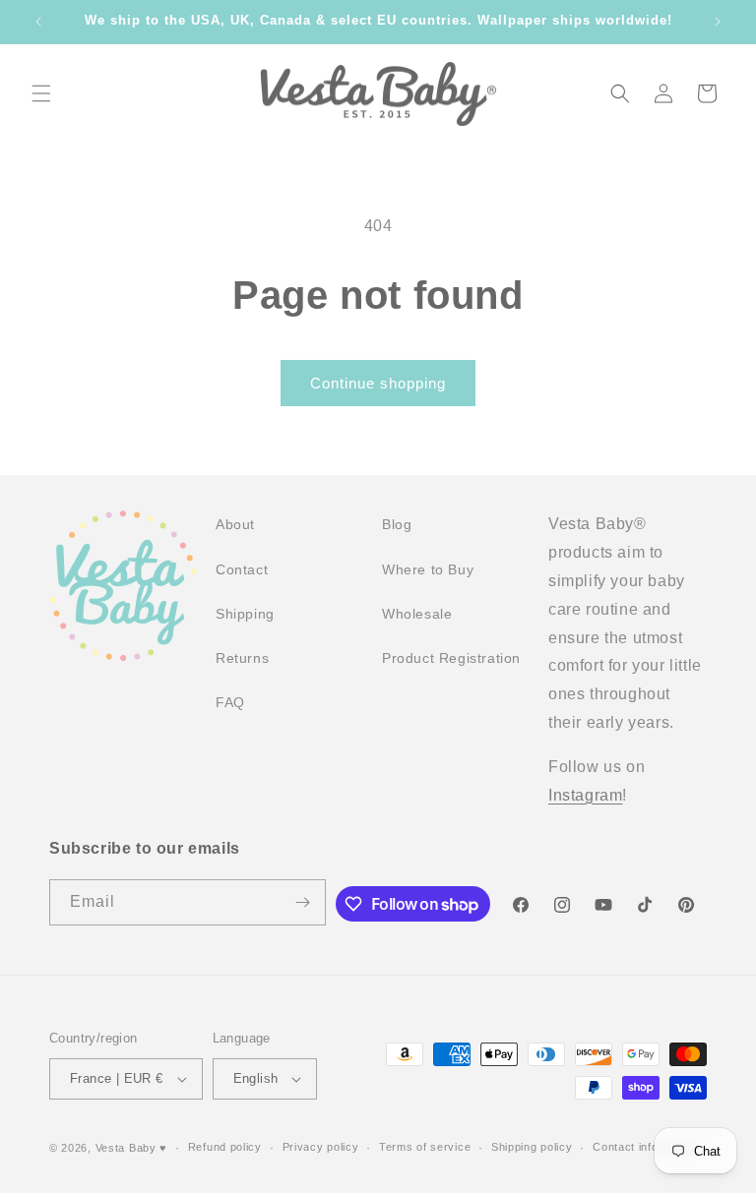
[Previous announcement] (38, 21)
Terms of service (425, 1147)
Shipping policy (532, 1147)
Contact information (645, 1147)
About (235, 524)
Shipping (245, 614)
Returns (242, 658)
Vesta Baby (126, 1148)
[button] (41, 93)
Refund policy (225, 1147)
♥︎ (163, 1148)
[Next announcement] (717, 21)
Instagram (585, 795)
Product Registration (451, 658)
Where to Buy (427, 569)
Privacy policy (321, 1147)
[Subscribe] (303, 902)
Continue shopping (378, 383)
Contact (242, 569)
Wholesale (417, 614)
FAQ (230, 702)
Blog (396, 524)
